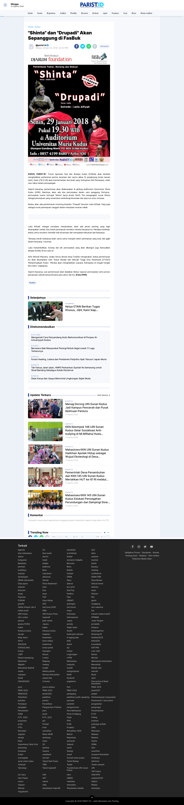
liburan (45, 654)
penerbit (70, 704)
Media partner (48, 671)
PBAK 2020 (23, 690)
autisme (94, 556)
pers (44, 710)
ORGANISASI (23, 681)
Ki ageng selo (73, 637)
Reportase (51, 13)
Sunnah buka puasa (75, 758)
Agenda (21, 550)
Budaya (94, 566)
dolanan (21, 587)
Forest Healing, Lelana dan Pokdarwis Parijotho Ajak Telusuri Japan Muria (69, 359)
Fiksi (69, 597)
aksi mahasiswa (25, 553)
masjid (45, 668)
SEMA (93, 744)
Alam (93, 553)
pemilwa (21, 700)
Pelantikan (22, 697)
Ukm (69, 774)
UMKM (70, 778)
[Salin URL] (94, 46)
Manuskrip (95, 664)
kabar (20, 627)
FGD (44, 597)
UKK (44, 774)
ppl (43, 720)
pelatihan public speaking (78, 697)
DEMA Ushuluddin (26, 580)
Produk (73, 13)
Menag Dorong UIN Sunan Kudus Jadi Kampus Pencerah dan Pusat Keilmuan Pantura (86, 407)
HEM (44, 610)
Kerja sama (22, 637)
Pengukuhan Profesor (51, 707)
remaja (21, 737)
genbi (93, 600)
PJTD (93, 714)
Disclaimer (146, 552)
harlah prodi (23, 610)
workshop (95, 788)
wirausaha (71, 785)
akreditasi (71, 550)
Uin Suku (22, 774)
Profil (69, 724)
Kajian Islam (72, 627)
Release (94, 734)
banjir (44, 560)
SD (43, 744)
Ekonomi (21, 590)
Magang (46, 661)
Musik (20, 678)
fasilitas (70, 593)
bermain (21, 566)
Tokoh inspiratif (49, 768)
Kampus (94, 627)
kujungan (46, 651)
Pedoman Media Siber (142, 559)
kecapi (21, 634)
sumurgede (23, 758)
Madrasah (22, 661)
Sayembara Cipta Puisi (28, 744)
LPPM (69, 658)
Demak (45, 580)
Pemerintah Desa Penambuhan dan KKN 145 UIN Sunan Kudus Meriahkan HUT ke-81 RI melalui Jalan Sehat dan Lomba (85, 476)
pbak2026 (47, 694)
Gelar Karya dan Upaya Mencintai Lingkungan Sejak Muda (61, 378)
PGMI (20, 714)
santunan (71, 741)
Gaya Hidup (47, 600)
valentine (71, 781)
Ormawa (46, 681)
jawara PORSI (24, 624)
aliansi (20, 556)
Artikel (63, 13)
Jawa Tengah (97, 620)
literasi (94, 654)
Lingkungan (72, 654)
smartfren (95, 751)
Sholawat (22, 751)
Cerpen (70, 573)
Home (30, 27)
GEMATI (70, 600)
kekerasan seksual (75, 634)
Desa (69, 580)
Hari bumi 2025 (49, 607)
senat (69, 747)
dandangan (23, 577)
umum (20, 781)
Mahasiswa (72, 661)
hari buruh (71, 607)
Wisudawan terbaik (75, 788)
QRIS (93, 727)
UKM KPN (95, 774)
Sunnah (45, 758)
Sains (44, 741)
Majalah (21, 664)
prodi (20, 724)
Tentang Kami (131, 555)
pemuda (70, 700)
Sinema (45, 751)
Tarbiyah (22, 764)
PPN (69, 720)
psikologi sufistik (98, 724)
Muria (93, 674)
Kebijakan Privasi (132, 552)
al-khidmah (72, 553)
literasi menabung (26, 658)
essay (20, 593)
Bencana (70, 563)
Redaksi (142, 555)
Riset (134, 13)
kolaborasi (46, 644)
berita (30, 13)
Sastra (39, 13)
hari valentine (97, 607)
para (20, 687)
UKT (44, 778)
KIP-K (20, 641)
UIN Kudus (96, 771)
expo (44, 593)
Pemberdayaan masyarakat (103, 697)
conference (96, 573)
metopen (22, 674)
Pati (68, 687)
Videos (94, 781)
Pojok (69, 717)
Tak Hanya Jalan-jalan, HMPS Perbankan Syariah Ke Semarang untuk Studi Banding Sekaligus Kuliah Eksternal (66, 369)
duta (44, 587)
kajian (45, 627)
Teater (69, 764)
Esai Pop (70, 590)
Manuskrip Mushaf (26, 668)
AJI (43, 550)
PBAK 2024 (72, 690)
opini (105, 13)
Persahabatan (97, 710)
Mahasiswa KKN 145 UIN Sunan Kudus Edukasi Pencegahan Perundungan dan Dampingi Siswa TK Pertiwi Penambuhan (87, 499)
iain (92, 610)
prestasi (94, 720)
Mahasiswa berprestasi (101, 661)
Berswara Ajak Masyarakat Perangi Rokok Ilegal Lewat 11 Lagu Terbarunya (63, 349)
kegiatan (46, 634)
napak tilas (47, 678)
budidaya (22, 570)
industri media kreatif (100, 614)
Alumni (45, 556)
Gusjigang (95, 604)
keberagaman (97, 631)
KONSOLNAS (24, 647)
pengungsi (96, 707)
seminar (45, 747)
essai (93, 590)
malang (45, 664)
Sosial (20, 754)
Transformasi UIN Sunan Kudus (77, 769)
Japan (69, 620)
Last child (95, 651)
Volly (44, 785)
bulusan (21, 573)
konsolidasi (96, 644)
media (20, 671)
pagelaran (71, 681)
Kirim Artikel (146, 13)
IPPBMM (95, 617)
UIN (93, 768)
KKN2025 (95, 641)
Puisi (44, 727)
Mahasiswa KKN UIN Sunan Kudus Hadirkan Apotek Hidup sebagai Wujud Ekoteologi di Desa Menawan (87, 453)
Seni (93, 747)
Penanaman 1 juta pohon (102, 700)
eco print (71, 587)
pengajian (22, 707)
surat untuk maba (25, 761)
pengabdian (96, 704)
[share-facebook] (76, 46)
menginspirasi (73, 671)
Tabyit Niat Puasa (50, 761)
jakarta (21, 620)
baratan (94, 560)
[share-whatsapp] (88, 46)
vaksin (45, 781)
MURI (69, 674)
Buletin (70, 570)
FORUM (21, 600)
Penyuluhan (23, 710)
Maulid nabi (96, 668)
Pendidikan (47, 704)
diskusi (70, 583)
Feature (94, 593)
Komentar (104, 46)
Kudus (32, 282)
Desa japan (23, 583)
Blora (69, 566)
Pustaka (70, 727)
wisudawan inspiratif (51, 788)
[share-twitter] (82, 46)
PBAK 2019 (96, 687)
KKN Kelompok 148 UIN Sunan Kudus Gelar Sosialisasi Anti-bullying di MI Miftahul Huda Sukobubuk (84, 430)
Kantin (69, 631)
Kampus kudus (24, 631)
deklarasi (46, 577)
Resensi (84, 13)
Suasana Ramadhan (100, 754)
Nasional (70, 678)
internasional (72, 617)
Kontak (156, 552)
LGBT (20, 654)
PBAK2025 (22, 694)
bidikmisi (46, 566)
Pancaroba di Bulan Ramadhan (99, 682)
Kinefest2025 (97, 637)
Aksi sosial (46, 553)
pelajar (94, 694)
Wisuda (21, 788)
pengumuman (73, 707)
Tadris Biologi (73, 761)
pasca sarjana (48, 687)
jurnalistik (95, 624)
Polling (94, 717)
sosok (69, 754)
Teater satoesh (97, 764)
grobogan (71, 604)
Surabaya (95, 758)
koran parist (47, 647)
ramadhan (46, 731)
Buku (44, 570)
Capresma (46, 573)
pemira (45, 700)
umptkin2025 (97, 778)
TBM (44, 764)
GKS (44, 604)
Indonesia (71, 614)
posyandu (22, 720)
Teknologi (22, 768)
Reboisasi (95, 731)
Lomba (45, 658)
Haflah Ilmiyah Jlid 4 (27, 607)
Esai (125, 13)
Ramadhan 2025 (74, 731)
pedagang (71, 694)
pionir (44, 714)
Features (115, 13)
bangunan (22, 560)
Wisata (94, 785)
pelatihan (46, 697)
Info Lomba (23, 617)
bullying (94, 570)
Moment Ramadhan (51, 674)
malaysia (70, 664)
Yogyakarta (23, 791)
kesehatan (47, 637)
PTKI (20, 727)
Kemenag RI (96, 634)
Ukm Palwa (23, 778)
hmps (69, 610)
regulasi (21, 734)
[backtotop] (92, 798)
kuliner (70, 651)
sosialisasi (46, 754)
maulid (70, 668)
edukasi (94, 587)
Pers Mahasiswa (74, 710)
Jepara (45, 624)
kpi (68, 647)
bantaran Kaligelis (74, 560)
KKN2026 (22, 644)
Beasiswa (22, 563)
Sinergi (70, 751)
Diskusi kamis (97, 583)
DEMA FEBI (96, 577)
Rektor (70, 734)
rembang (46, 737)
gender (21, 604)
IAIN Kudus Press (50, 614)
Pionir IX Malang (74, 714)
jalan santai (47, 620)
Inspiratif (46, 617)
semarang (22, 747)
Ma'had (94, 658)
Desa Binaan (96, 580)
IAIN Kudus (23, 614)
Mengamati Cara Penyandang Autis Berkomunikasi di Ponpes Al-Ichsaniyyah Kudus (64, 338)
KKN (69, 641)
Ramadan (22, 731)
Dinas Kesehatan (49, 583)
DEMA (69, 577)
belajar (45, 563)
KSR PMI (95, 647)
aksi (93, 550)
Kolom (95, 13)
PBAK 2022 (47, 690)
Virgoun (21, 785)
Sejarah (70, 744)
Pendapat (22, 704)
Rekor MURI (47, 734)
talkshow (95, 761)
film (92, 597)
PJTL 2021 (47, 717)
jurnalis (70, 624)
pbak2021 (95, 690)
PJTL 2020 (22, 717)
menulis (94, 671)
